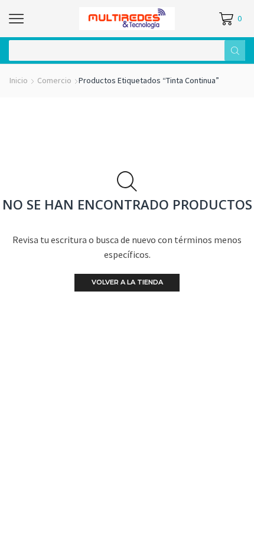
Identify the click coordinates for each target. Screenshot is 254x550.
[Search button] (234, 50)
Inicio (18, 80)
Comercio (54, 80)
